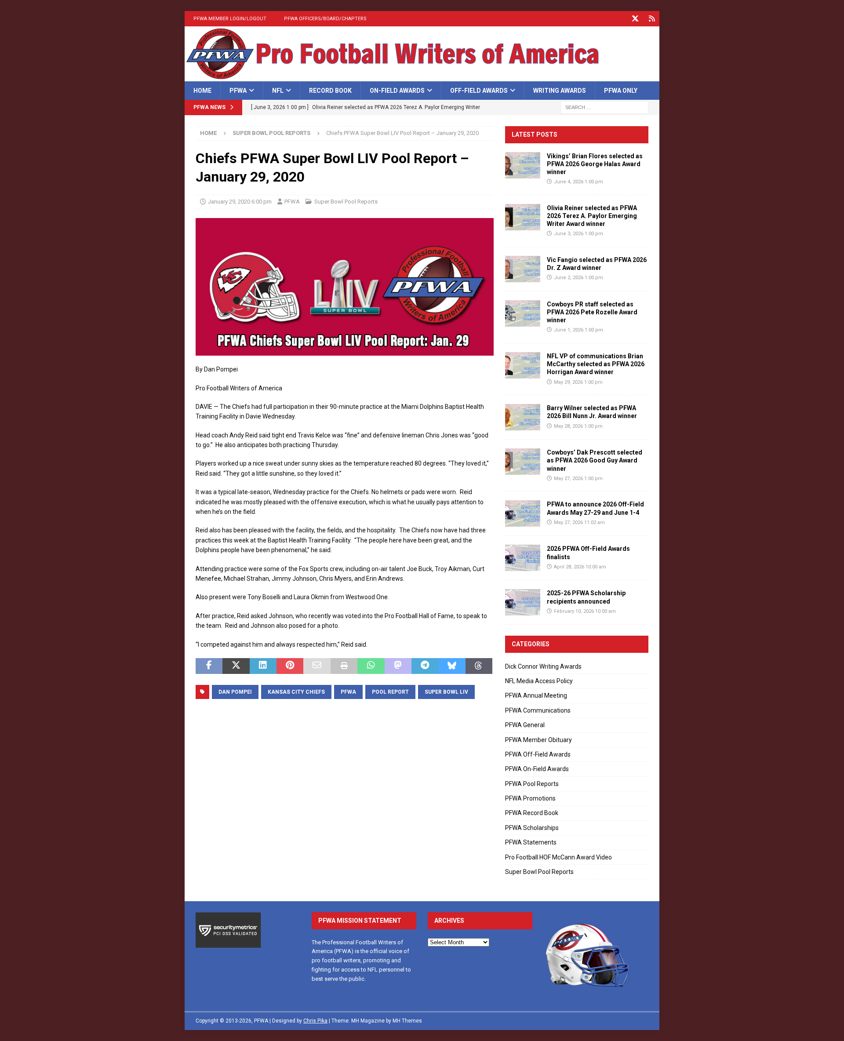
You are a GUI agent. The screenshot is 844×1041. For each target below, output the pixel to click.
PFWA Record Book (531, 812)
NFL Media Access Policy (539, 680)
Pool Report (390, 692)
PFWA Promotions (530, 798)
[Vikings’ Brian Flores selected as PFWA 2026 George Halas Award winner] (522, 165)
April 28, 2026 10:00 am (580, 567)
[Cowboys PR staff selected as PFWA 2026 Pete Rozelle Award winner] (522, 313)
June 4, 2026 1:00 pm (578, 182)
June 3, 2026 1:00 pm (578, 234)
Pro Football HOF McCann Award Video (558, 857)
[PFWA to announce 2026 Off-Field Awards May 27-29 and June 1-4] (522, 513)
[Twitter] (635, 18)
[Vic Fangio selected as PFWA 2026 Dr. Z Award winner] (522, 269)
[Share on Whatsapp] (370, 666)
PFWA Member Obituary (538, 739)
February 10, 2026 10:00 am (585, 611)
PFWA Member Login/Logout (229, 19)
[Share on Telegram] (424, 666)
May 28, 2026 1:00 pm (578, 426)
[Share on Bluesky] (451, 666)
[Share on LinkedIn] (263, 666)
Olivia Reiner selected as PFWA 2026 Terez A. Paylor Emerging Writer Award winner (592, 215)
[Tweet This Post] (235, 666)
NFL (278, 90)
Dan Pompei (235, 692)
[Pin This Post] (289, 666)
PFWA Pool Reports (532, 783)
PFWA (238, 90)
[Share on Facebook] (209, 666)
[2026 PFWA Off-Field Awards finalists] (522, 558)
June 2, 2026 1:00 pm (578, 277)
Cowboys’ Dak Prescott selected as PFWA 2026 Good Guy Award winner (594, 460)
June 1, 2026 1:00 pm (578, 330)
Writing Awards (559, 90)
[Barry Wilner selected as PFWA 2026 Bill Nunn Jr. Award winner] (522, 417)
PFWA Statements (531, 842)
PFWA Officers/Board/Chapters (325, 19)
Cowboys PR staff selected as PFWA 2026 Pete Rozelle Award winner (592, 312)
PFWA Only (620, 90)
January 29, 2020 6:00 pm (240, 201)
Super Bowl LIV (446, 692)
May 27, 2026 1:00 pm (578, 478)
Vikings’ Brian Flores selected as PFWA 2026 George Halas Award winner (595, 164)
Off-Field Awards (479, 90)
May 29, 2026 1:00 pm (578, 382)
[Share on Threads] (479, 666)
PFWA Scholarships (532, 827)
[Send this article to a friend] (316, 666)
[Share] (651, 18)
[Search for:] (604, 107)
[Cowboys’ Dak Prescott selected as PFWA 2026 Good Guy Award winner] (522, 461)
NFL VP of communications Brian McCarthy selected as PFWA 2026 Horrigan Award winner (595, 364)
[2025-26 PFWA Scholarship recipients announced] (522, 602)
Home (202, 90)
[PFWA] (422, 76)
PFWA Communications (538, 710)
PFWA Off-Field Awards (538, 754)
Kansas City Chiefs (296, 692)
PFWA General (525, 724)
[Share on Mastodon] (398, 666)
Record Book (330, 90)
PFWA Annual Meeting (536, 695)
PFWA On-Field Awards (537, 768)
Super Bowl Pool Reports (346, 201)
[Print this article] (344, 666)
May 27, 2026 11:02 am (579, 522)
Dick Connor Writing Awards (543, 666)
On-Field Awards (397, 90)
